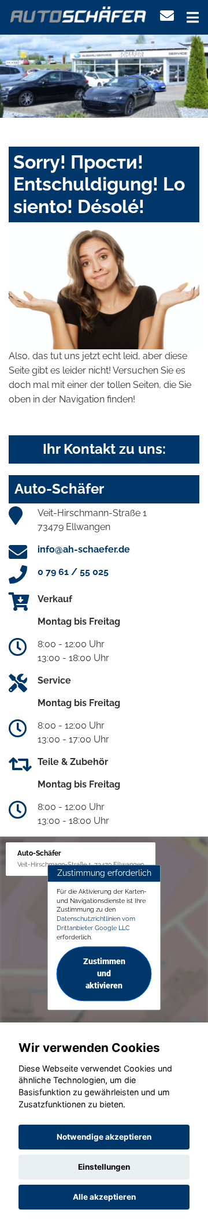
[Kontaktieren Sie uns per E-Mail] (167, 16)
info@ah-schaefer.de (84, 549)
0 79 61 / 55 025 (73, 571)
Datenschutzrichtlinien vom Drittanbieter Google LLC (96, 923)
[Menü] (192, 17)
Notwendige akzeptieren (104, 1136)
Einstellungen (104, 1166)
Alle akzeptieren (104, 1196)
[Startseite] (78, 13)
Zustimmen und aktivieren (104, 974)
